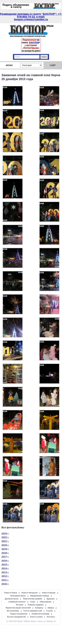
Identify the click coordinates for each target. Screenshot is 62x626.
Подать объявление (18, 614)
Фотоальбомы (13, 611)
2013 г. (5, 572)
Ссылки (49, 611)
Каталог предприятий (16, 617)
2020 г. (5, 545)
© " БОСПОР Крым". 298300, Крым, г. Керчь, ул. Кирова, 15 (31, 621)
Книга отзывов (36, 617)
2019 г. (5, 549)
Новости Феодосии (29, 593)
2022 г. (5, 537)
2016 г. (5, 560)
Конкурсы (39, 608)
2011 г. (5, 580)
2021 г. (5, 541)
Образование (45, 602)
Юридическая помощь (39, 596)
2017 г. (5, 557)
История (19, 605)
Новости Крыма (48, 593)
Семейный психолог (17, 602)
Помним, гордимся (35, 605)
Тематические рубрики (32, 599)
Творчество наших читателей (18, 608)
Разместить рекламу (40, 614)
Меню (9, 65)
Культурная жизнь (18, 596)
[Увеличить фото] (12, 105)
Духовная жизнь (12, 599)
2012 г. (5, 576)
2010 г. (5, 584)
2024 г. (5, 533)
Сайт (53, 65)
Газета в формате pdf (32, 611)
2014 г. (5, 568)
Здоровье (50, 599)
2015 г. (5, 564)
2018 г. (5, 553)
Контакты (51, 617)
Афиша (51, 608)
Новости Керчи (10, 593)
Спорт (32, 602)
